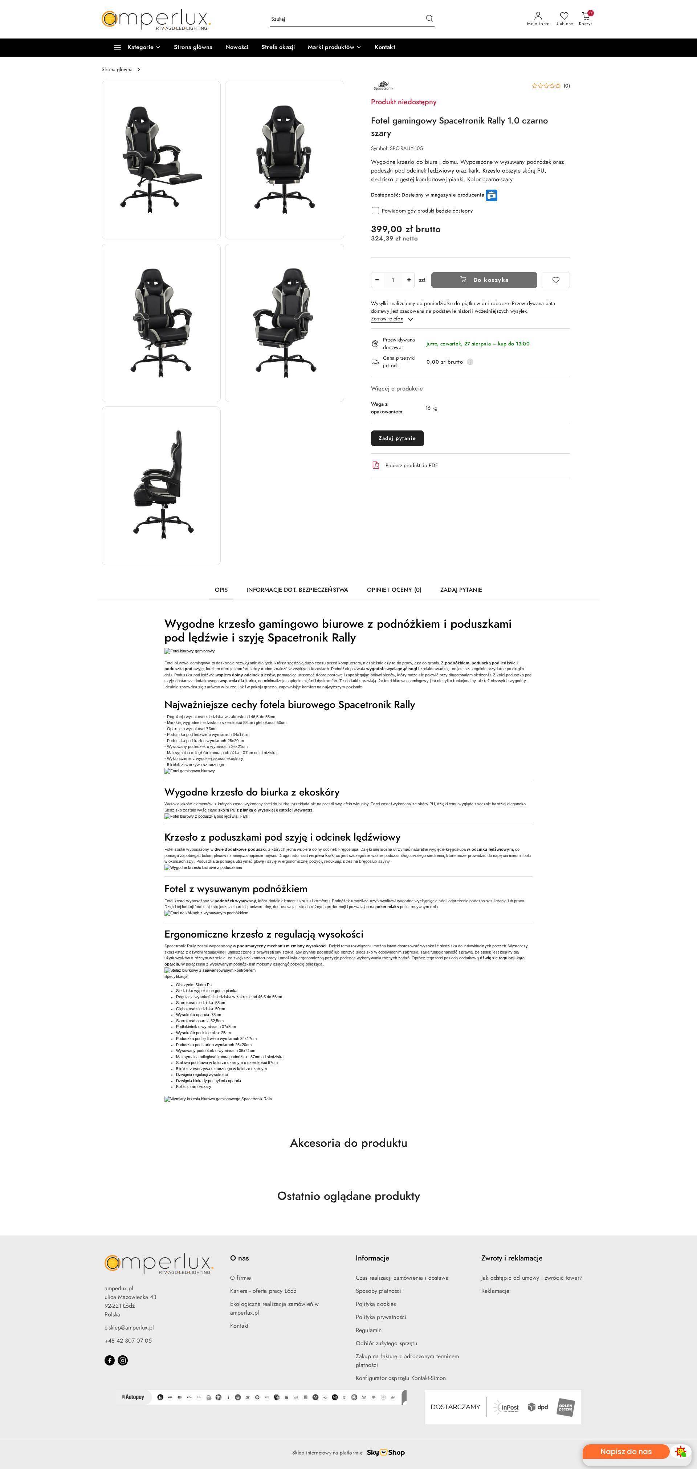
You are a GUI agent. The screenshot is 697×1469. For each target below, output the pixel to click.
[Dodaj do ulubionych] (556, 280)
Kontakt (239, 1326)
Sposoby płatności (379, 1291)
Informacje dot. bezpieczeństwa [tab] (297, 590)
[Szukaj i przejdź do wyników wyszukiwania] (429, 19)
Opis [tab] (221, 590)
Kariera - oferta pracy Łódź (263, 1291)
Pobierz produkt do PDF (412, 465)
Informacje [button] (373, 1258)
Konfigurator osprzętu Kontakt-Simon (401, 1378)
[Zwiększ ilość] (408, 280)
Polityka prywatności (381, 1317)
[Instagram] (123, 1360)
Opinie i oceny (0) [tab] (394, 590)
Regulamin (369, 1330)
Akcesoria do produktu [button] (348, 1142)
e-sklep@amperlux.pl (129, 1327)
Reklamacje (495, 1291)
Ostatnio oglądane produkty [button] (348, 1195)
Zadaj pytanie (397, 438)
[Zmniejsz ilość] (376, 280)
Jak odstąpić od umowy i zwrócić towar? (532, 1278)
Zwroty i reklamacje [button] (512, 1258)
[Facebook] (110, 1360)
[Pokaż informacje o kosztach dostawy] (470, 362)
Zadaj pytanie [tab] (461, 590)
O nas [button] (239, 1258)
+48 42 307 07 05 (128, 1340)
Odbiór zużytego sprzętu (386, 1343)
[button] (334, 48)
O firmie (240, 1278)
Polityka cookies (376, 1304)
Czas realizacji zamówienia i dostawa (402, 1278)
